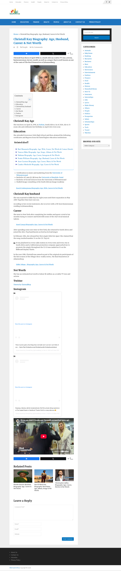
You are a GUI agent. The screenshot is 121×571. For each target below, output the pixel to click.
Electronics (89, 70)
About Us (46, 2)
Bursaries (88, 59)
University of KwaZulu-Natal (52, 177)
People (39, 2)
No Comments (37, 47)
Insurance (88, 94)
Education (18, 2)
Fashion (87, 75)
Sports (87, 124)
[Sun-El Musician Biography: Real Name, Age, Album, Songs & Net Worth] (43, 476)
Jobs (86, 100)
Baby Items (88, 53)
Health (33, 2)
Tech (86, 127)
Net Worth (19, 111)
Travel (87, 130)
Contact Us (55, 2)
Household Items (91, 89)
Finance (26, 2)
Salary (87, 119)
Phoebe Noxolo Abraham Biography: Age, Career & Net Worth (22, 486)
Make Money (89, 105)
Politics (87, 113)
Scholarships (89, 122)
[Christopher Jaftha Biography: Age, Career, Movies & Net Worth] (64, 475)
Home (11, 2)
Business (88, 61)
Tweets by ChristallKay (22, 285)
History (87, 86)
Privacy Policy (64, 2)
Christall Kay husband (23, 106)
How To (87, 92)
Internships (89, 97)
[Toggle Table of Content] (29, 99)
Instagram (19, 116)
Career (18, 109)
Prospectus (89, 116)
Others (87, 108)
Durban (41, 125)
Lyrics (87, 102)
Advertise (14, 557)
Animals (88, 50)
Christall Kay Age (22, 102)
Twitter (18, 113)
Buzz (86, 64)
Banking (88, 56)
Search (97, 37)
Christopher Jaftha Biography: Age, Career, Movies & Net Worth (63, 485)
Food (86, 81)
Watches (88, 133)
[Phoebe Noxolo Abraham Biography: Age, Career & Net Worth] (23, 476)
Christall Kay (29, 350)
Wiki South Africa (14, 568)
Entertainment (90, 72)
